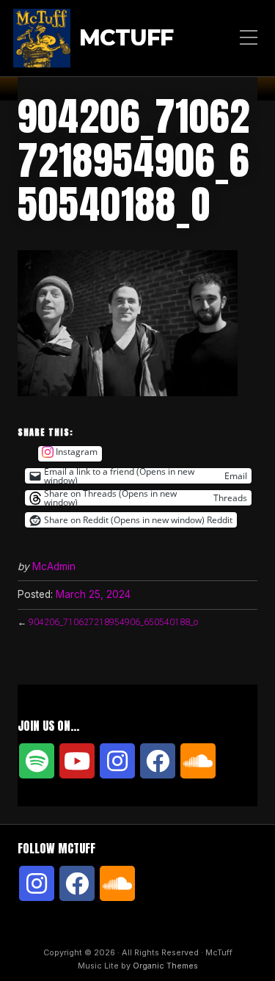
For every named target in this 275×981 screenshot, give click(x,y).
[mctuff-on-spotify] (36, 760)
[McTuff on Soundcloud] (198, 760)
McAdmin (54, 566)
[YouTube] (77, 760)
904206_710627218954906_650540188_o (113, 622)
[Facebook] (157, 760)
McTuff (126, 38)
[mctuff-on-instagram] (117, 760)
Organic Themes (165, 965)
